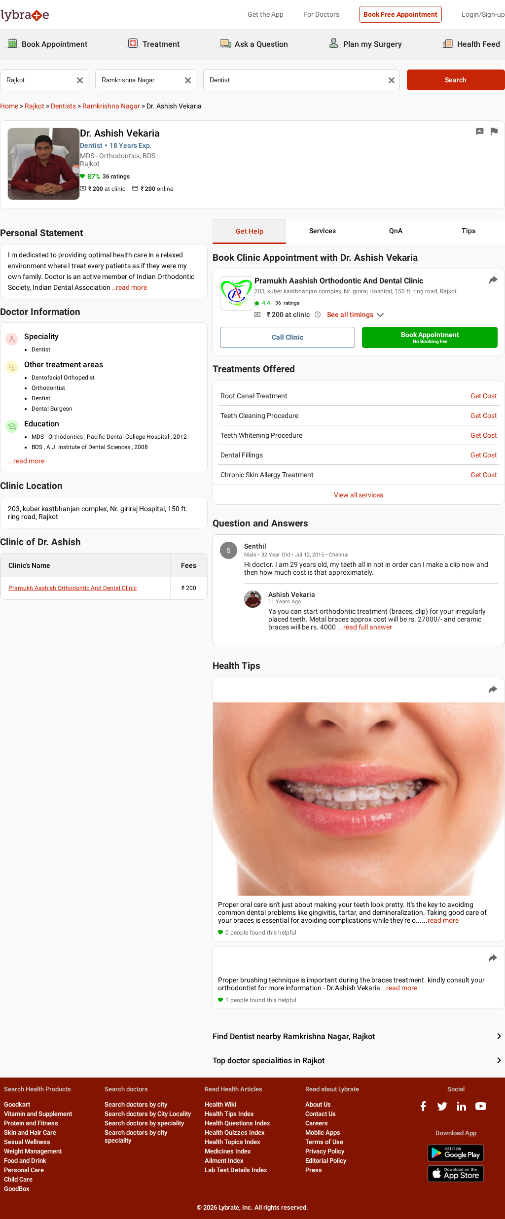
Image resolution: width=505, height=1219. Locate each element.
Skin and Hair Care (30, 1132)
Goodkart (17, 1104)
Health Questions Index (237, 1123)
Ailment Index (224, 1160)
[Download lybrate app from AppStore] (455, 1180)
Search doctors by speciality (144, 1123)
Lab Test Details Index (236, 1170)
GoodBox (17, 1188)
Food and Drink (25, 1160)
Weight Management (33, 1151)
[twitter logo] (442, 1110)
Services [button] (322, 231)
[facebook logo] (423, 1110)
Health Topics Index (232, 1142)
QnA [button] (395, 231)
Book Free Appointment (400, 14)
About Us (318, 1104)
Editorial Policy (325, 1160)
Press (313, 1170)
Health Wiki (220, 1104)
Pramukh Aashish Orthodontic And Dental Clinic (72, 588)
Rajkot (34, 106)
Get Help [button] (249, 231)
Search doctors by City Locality (148, 1113)
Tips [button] (468, 231)
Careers (316, 1123)
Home (9, 106)
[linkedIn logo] (462, 1110)
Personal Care (24, 1170)
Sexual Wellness (27, 1142)
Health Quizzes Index (235, 1132)
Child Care (18, 1179)
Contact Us (320, 1113)
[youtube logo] (481, 1110)
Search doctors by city (136, 1104)
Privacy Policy (324, 1151)
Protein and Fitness (31, 1123)
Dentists (63, 106)
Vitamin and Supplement (38, 1113)
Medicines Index (228, 1151)
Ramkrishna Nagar (111, 106)
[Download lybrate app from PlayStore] (455, 1159)
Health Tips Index (229, 1113)
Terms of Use (324, 1142)
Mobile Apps (322, 1132)
